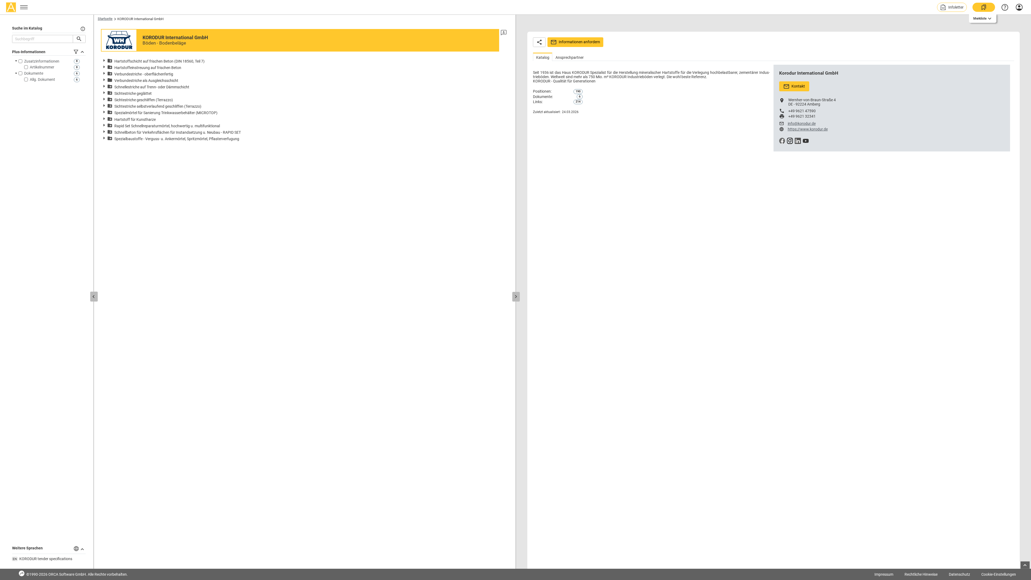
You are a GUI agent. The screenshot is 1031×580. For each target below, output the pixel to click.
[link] (983, 7)
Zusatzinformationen (41, 61)
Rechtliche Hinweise (921, 574)
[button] (952, 7)
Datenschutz (959, 574)
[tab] (542, 57)
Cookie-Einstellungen (998, 574)
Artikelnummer (42, 67)
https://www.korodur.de (808, 129)
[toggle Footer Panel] (1025, 565)
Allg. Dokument (42, 79)
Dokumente (33, 73)
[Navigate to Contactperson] (503, 33)
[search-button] (79, 39)
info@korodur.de (802, 123)
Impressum (883, 574)
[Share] (539, 42)
